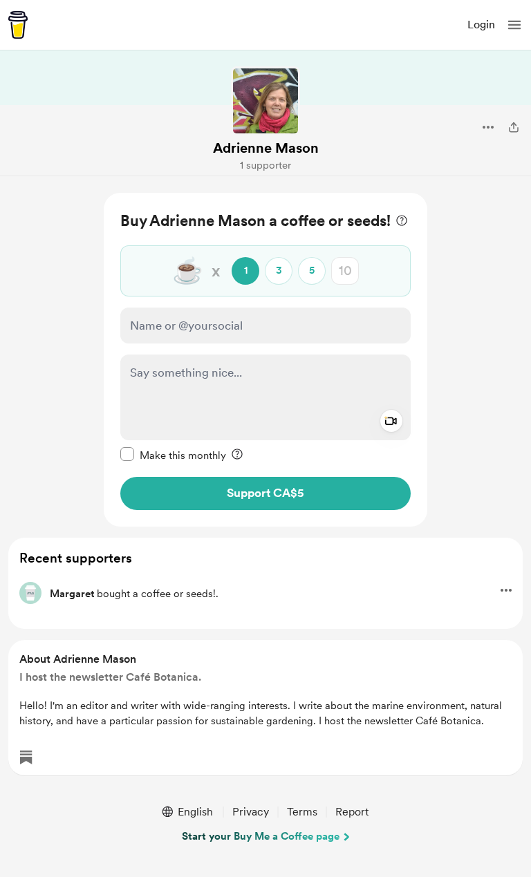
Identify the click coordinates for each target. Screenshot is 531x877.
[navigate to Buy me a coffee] (18, 25)
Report (352, 811)
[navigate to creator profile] (265, 100)
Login (481, 24)
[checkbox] (173, 455)
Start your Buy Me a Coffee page (260, 836)
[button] (514, 25)
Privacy (250, 811)
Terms (302, 811)
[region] (265, 360)
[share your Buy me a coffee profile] (513, 127)
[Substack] (26, 757)
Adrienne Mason (266, 148)
